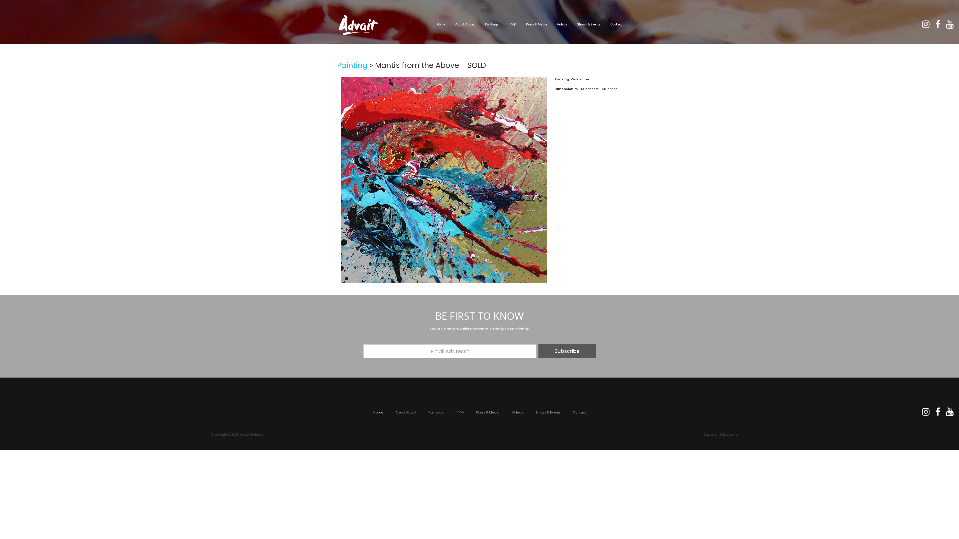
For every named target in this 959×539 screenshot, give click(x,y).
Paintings (491, 24)
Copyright (711, 434)
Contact (616, 24)
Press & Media (536, 24)
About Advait (465, 24)
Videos (562, 24)
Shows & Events (588, 24)
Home (441, 24)
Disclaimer (730, 434)
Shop (512, 24)
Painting (352, 65)
